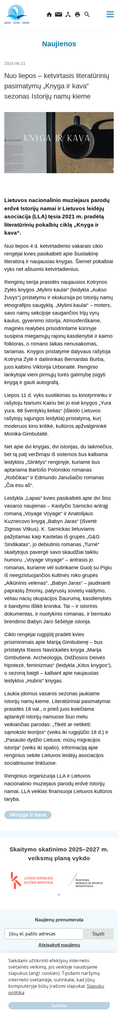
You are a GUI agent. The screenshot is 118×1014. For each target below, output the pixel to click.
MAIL (58, 14)
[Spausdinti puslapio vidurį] (77, 14)
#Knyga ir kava (28, 815)
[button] (9, 996)
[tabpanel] (31, 881)
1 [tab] (59, 895)
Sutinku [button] (59, 1005)
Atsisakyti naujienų (59, 945)
